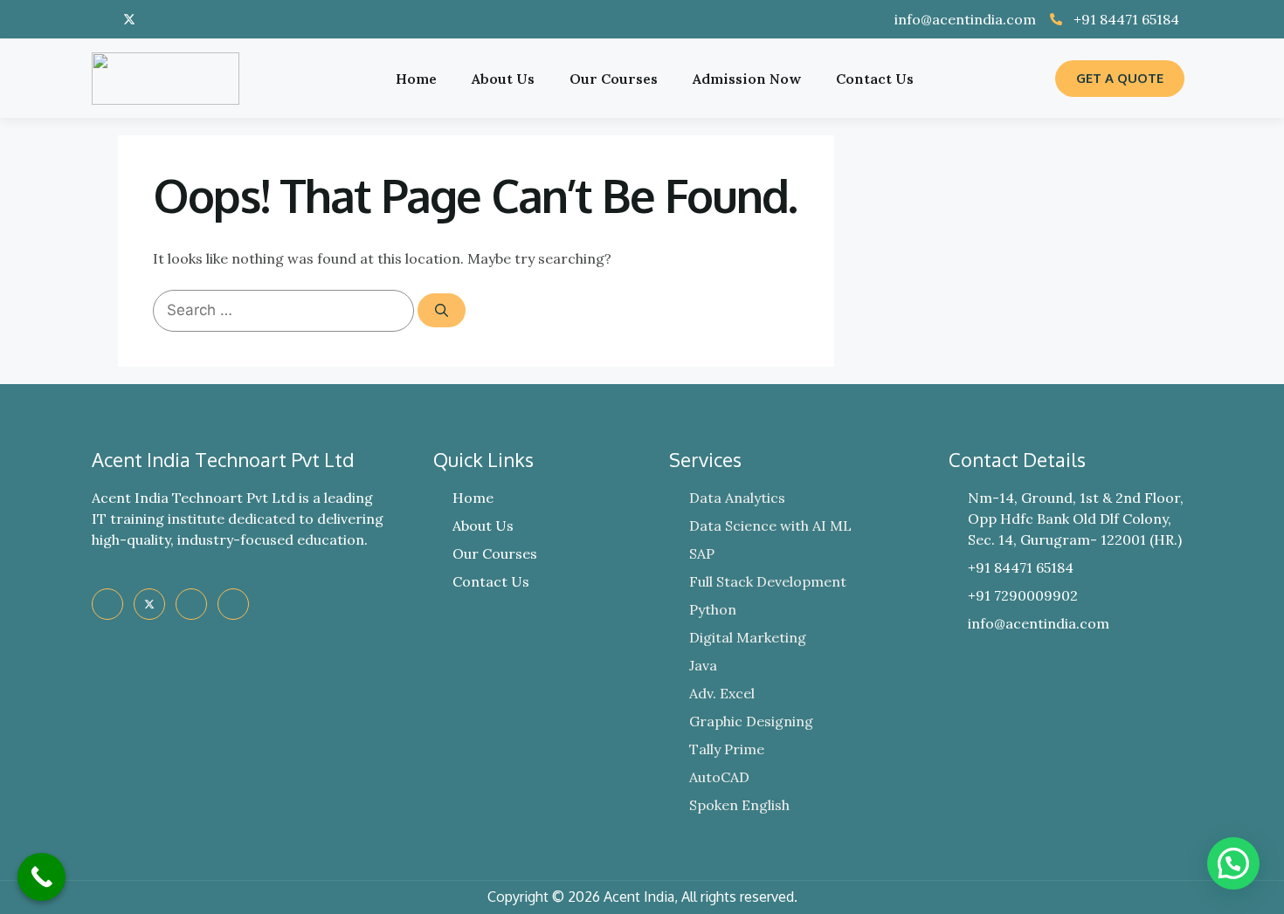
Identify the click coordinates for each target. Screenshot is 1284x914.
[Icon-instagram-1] (183, 19)
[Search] (442, 310)
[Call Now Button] (41, 877)
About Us (503, 78)
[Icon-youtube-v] (156, 19)
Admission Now (747, 78)
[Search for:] (285, 310)
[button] (1233, 863)
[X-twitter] (129, 19)
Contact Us (875, 78)
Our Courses (614, 78)
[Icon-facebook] (102, 19)
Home (416, 78)
